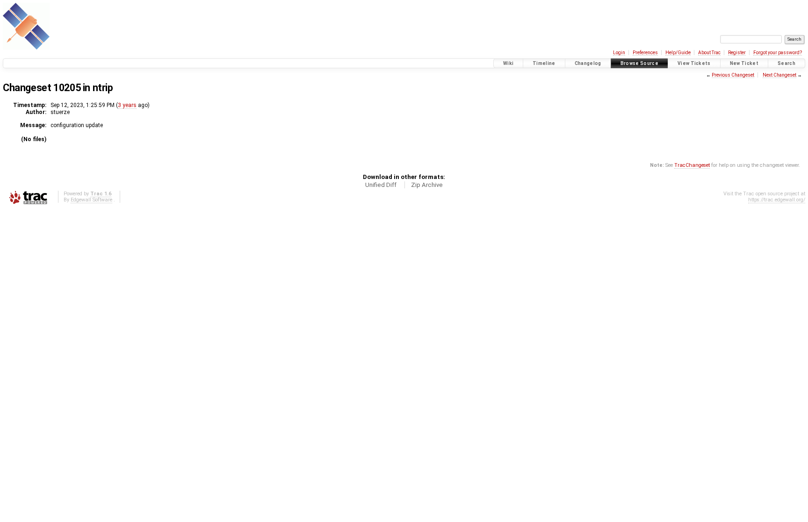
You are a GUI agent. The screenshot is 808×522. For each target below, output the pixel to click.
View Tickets (694, 63)
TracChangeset (692, 165)
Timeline (544, 63)
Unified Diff (381, 184)
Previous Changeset (733, 75)
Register (737, 52)
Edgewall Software (91, 200)
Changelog (588, 63)
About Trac (709, 52)
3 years (127, 105)
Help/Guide (678, 52)
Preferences (645, 52)
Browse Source (639, 63)
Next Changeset (779, 75)
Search (786, 63)
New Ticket (744, 63)
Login (619, 52)
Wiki (508, 63)
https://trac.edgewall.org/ (776, 200)
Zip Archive (427, 184)
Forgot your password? (777, 52)
